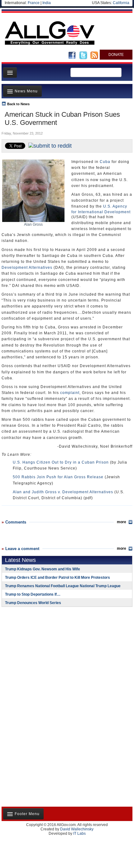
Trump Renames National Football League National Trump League (63, 586)
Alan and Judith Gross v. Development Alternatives (63, 492)
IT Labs (79, 833)
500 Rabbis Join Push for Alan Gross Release (58, 477)
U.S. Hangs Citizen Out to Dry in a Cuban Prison (61, 462)
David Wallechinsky (76, 829)
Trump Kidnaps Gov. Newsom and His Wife (42, 569)
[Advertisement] (40, 652)
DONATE (116, 54)
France (34, 3)
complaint (69, 393)
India (46, 3)
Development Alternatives (27, 267)
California (121, 3)
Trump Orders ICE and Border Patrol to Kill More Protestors (57, 577)
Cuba (105, 162)
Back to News (18, 104)
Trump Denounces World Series (33, 603)
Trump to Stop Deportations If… (32, 594)
